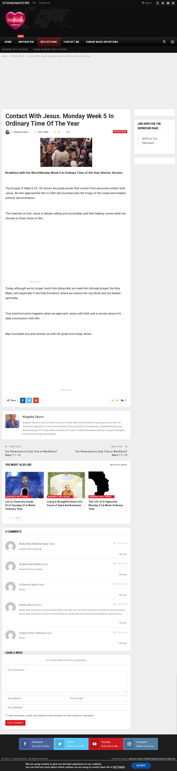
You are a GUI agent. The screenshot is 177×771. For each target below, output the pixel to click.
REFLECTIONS (48, 41)
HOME (8, 41)
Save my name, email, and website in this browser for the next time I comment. (51, 715)
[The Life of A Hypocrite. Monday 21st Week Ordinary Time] (107, 485)
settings (119, 767)
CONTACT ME (71, 41)
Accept (141, 765)
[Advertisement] (88, 84)
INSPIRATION (26, 40)
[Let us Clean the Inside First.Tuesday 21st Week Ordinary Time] (24, 485)
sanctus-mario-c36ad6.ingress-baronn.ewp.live (151, 758)
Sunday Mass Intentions (102, 41)
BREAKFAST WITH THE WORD (15, 49)
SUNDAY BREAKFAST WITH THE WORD (50, 49)
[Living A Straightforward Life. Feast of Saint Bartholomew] (66, 485)
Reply (124, 554)
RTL (34, 3)
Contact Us (44, 3)
